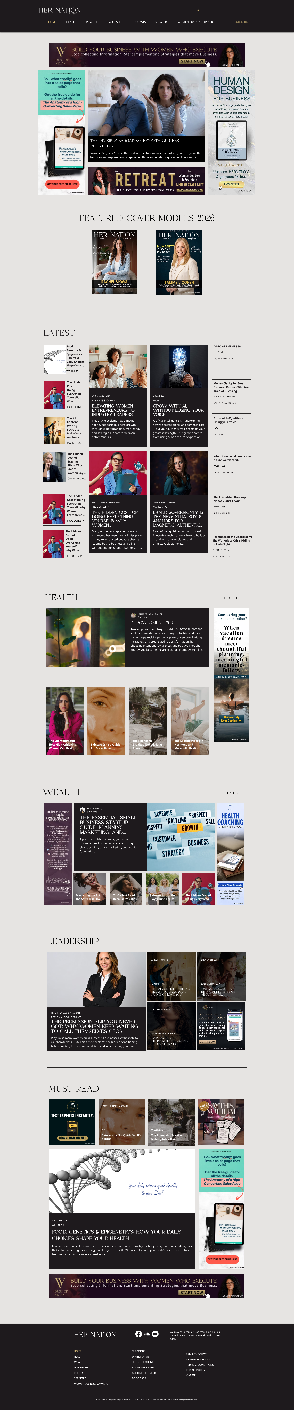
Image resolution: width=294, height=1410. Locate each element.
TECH (156, 400)
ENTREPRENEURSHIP (163, 1033)
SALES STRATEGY (210, 983)
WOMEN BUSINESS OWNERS (91, 1384)
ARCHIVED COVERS (144, 1373)
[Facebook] (138, 1334)
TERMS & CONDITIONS (197, 1365)
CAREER (191, 1375)
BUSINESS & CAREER (103, 400)
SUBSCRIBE (138, 1351)
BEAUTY (106, 1129)
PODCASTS (81, 1373)
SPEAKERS (80, 1378)
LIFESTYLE (219, 352)
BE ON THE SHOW (143, 1362)
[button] (196, 22)
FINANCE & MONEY (224, 396)
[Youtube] (155, 1334)
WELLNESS (72, 371)
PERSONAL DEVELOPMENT (66, 1017)
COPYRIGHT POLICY (197, 1359)
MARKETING (74, 442)
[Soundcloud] (147, 1334)
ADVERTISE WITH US (144, 1367)
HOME (77, 1351)
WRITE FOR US (140, 1357)
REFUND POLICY (195, 1370)
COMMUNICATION (77, 478)
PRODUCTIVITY (75, 407)
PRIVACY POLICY (196, 1354)
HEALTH (78, 1357)
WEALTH (79, 1362)
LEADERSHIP (81, 1367)
